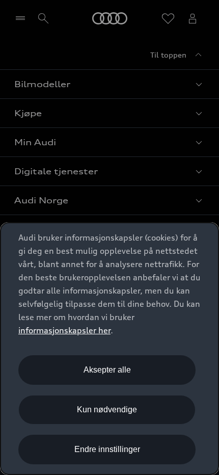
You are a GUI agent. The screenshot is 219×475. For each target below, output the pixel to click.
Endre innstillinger (107, 449)
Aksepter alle (107, 369)
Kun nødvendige (107, 409)
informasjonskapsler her (64, 330)
